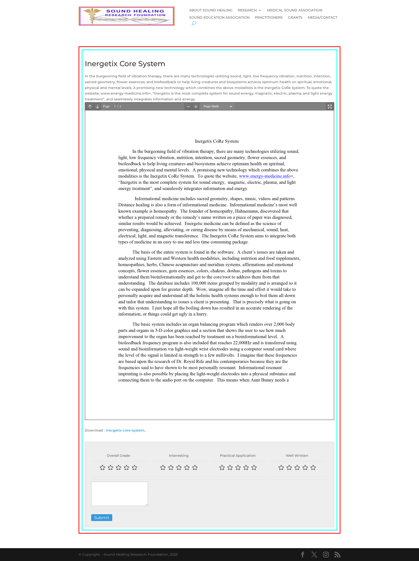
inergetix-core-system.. (126, 430)
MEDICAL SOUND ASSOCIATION (294, 10)
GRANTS (295, 18)
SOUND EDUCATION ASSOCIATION (219, 18)
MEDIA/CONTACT (322, 18)
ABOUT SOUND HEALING (211, 10)
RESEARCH (247, 10)
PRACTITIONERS (269, 18)
